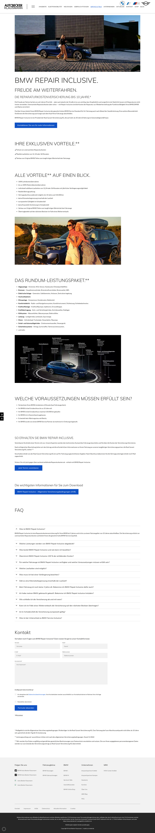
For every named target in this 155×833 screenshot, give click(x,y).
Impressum (27, 808)
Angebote (42, 7)
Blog (142, 7)
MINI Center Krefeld (110, 770)
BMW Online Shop (69, 789)
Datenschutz (46, 808)
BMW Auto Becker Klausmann (27, 770)
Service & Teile (96, 7)
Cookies (72, 808)
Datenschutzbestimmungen (37, 694)
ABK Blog (84, 794)
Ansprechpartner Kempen (89, 775)
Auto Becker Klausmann (25, 780)
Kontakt (129, 7)
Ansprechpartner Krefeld (89, 770)
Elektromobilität (55, 7)
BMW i (129, 3)
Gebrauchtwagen (81, 7)
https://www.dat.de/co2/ (70, 821)
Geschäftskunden (69, 784)
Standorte (84, 780)
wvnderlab (91, 828)
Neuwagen (68, 7)
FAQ (82, 799)
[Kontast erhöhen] (2, 414)
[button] (33, 7)
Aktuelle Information (60, 808)
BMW (122, 3)
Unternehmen (109, 7)
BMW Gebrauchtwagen (50, 775)
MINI (146, 3)
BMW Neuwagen (48, 770)
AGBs (36, 808)
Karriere (84, 784)
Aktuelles (120, 7)
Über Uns (84, 789)
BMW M (136, 3)
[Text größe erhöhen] (2, 419)
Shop (137, 7)
